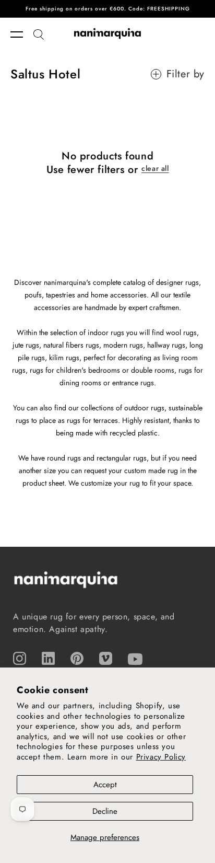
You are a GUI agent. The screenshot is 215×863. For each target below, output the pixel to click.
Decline (104, 811)
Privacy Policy (161, 757)
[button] (21, 34)
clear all (155, 168)
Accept (105, 784)
